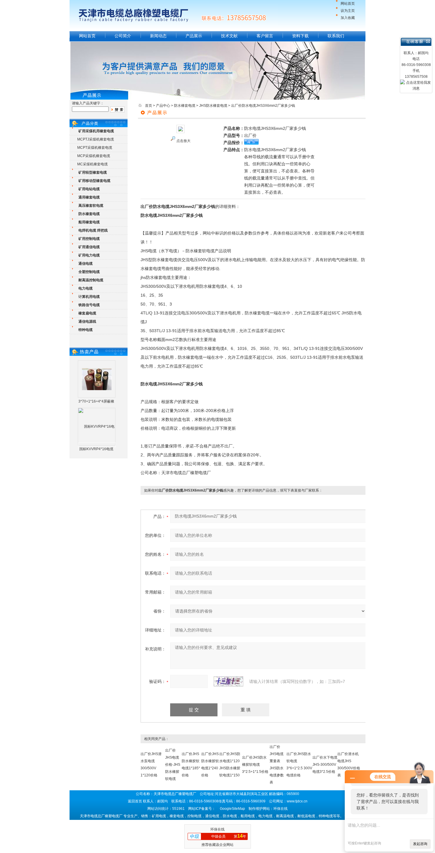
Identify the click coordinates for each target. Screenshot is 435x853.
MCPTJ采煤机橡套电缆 (95, 139)
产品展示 (194, 35)
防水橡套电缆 (184, 106)
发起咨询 (420, 844)
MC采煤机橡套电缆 (92, 164)
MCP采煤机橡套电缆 (93, 156)
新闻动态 (158, 35)
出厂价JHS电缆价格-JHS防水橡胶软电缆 (172, 764)
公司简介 (123, 35)
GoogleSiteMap (232, 809)
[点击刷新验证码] (228, 681)
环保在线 (217, 829)
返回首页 (135, 801)
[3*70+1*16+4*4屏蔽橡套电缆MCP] (97, 379)
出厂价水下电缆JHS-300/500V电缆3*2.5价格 (324, 764)
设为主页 (348, 11)
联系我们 (336, 35)
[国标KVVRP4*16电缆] (97, 444)
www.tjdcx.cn (297, 801)
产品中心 (163, 106)
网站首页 (348, 3)
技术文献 (229, 35)
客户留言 (265, 35)
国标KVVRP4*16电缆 (96, 449)
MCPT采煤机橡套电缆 (94, 148)
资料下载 (300, 35)
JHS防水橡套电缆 (213, 106)
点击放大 (183, 141)
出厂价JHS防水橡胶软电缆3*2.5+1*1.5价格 (255, 764)
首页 (148, 106)
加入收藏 (348, 18)
